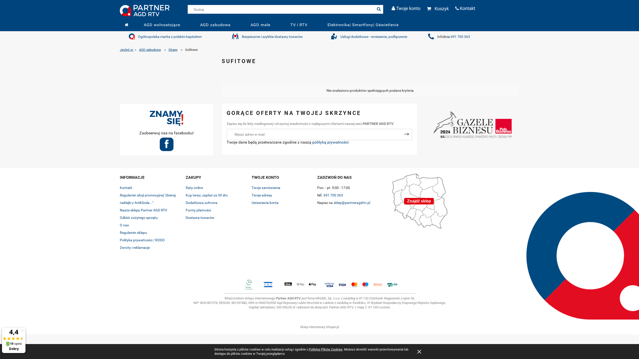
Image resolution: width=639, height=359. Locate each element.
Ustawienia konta (265, 203)
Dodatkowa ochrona (201, 203)
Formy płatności (198, 210)
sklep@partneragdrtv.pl (352, 203)
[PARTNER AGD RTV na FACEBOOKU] (166, 146)
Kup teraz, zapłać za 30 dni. (207, 195)
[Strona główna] (144, 10)
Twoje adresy (262, 195)
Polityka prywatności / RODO (142, 240)
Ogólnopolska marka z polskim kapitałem (170, 37)
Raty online (194, 188)
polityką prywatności (330, 142)
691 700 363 (460, 37)
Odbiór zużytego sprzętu (139, 218)
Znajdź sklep (419, 201)
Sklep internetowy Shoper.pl (319, 327)
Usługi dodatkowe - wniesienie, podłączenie (373, 37)
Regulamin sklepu (133, 233)
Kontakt (126, 188)
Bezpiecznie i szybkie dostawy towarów (272, 37)
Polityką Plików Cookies (325, 349)
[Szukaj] (378, 9)
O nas (124, 225)
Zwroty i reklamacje (135, 248)
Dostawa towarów (200, 218)
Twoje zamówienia (266, 188)
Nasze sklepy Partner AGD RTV (143, 210)
